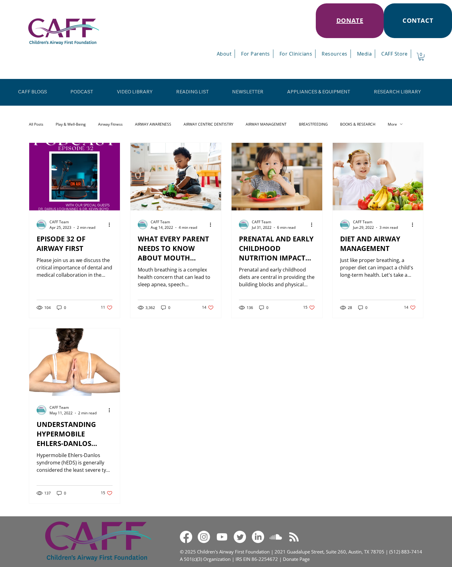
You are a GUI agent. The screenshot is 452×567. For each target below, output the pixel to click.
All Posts (36, 124)
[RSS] (294, 537)
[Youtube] (222, 537)
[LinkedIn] (258, 537)
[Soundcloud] (276, 537)
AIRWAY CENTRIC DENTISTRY (208, 124)
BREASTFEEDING (313, 124)
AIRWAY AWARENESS (153, 124)
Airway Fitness (110, 124)
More (392, 124)
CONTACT (417, 20)
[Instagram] (204, 537)
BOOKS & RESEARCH (357, 124)
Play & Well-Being (71, 124)
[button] (421, 57)
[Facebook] (186, 537)
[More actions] (111, 224)
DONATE (349, 20)
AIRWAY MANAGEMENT (266, 124)
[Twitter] (240, 537)
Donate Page (296, 559)
